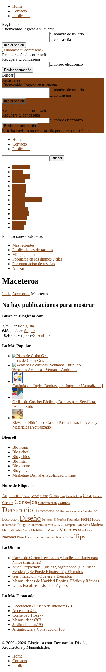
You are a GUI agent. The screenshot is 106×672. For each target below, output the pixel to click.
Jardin (49, 525)
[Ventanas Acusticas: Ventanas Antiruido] (46, 365)
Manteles (19, 218)
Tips (79, 536)
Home (17, 6)
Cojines (18, 181)
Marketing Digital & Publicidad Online (44, 475)
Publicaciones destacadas (32, 250)
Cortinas (19, 186)
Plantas (38, 537)
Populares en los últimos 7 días (37, 259)
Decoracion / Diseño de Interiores (42, 606)
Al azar (18, 268)
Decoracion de (48, 511)
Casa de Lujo (74, 496)
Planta (28, 537)
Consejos (25, 501)
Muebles (19, 223)
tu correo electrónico (66, 64)
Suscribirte (41, 335)
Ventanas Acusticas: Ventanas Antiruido (44, 370)
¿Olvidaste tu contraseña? (22, 50)
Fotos (96, 519)
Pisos (20, 537)
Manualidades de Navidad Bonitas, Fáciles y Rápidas (55, 581)
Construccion (47, 503)
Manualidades (12, 530)
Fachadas (73, 519)
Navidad (9, 537)
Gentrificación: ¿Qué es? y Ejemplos (42, 576)
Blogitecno (21, 466)
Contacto (19, 11)
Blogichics (21, 456)
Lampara (70, 525)
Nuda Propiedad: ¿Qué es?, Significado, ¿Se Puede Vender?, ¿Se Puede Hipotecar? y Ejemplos (53, 569)
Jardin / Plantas (27, 624)
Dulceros (47, 519)
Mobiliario (38, 530)
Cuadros (19, 190)
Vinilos (18, 227)
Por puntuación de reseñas (33, 264)
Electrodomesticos (27, 199)
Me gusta (26, 326)
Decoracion (19, 510)
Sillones (60, 537)
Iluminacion (9, 525)
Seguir (29, 331)
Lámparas (20, 209)
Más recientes (23, 245)
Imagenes (24, 525)
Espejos (18, 204)
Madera (97, 524)
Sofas (69, 537)
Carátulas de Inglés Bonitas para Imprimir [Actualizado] (57, 386)
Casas (87, 495)
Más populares (24, 254)
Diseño (30, 518)
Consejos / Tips (27, 615)
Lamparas (83, 525)
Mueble (52, 530)
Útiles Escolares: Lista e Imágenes (40, 585)
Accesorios (21, 294)
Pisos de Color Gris (28, 360)
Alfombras (21, 167)
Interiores (38, 525)
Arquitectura (12, 495)
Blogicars (20, 447)
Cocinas (7, 503)
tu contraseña (60, 39)
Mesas (26, 530)
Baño (26, 496)
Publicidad (21, 15)
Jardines (59, 524)
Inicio (6, 294)
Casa (62, 496)
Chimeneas (21, 176)
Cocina (97, 496)
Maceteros (20, 213)
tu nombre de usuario (67, 34)
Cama (44, 496)
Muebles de (85, 530)
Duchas (18, 195)
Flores (86, 519)
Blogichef (20, 452)
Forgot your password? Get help (28, 106)
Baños (35, 496)
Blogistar (19, 461)
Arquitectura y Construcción (38, 629)
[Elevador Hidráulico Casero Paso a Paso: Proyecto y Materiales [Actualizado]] (17, 418)
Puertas (50, 537)
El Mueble (60, 519)
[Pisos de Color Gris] (30, 356)
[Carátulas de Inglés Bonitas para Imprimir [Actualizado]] (17, 381)
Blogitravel (21, 470)
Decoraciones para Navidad (76, 511)
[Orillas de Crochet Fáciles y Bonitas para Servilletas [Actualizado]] (17, 397)
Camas (17, 172)
